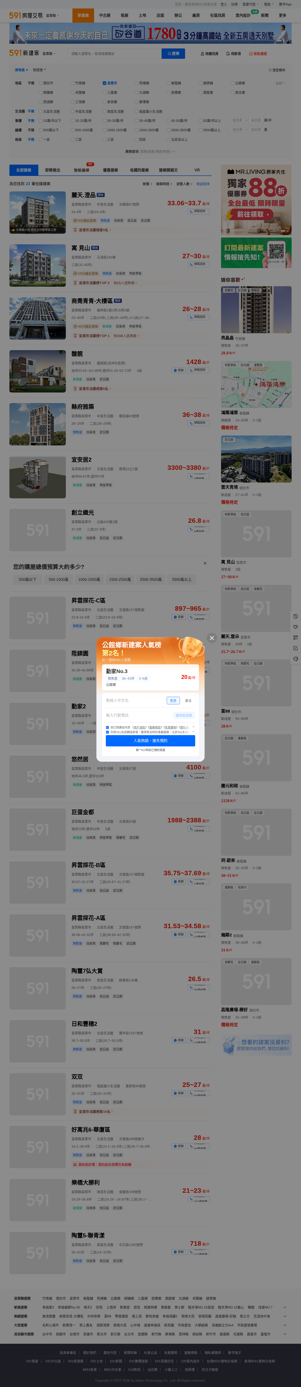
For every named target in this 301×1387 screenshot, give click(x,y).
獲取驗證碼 (184, 715)
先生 (173, 700)
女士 (188, 700)
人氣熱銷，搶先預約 (150, 741)
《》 (139, 727)
